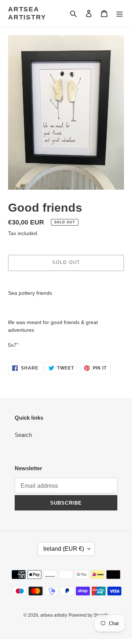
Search (23, 435)
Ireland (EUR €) (63, 549)
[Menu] (119, 13)
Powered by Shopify (89, 615)
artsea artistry (27, 13)
